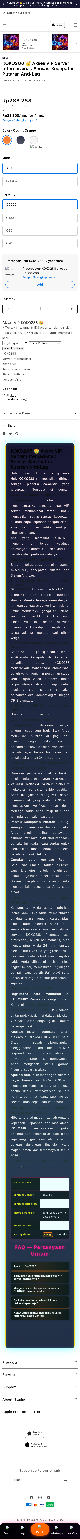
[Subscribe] (65, 1480)
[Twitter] (11, 434)
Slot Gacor (13, 181)
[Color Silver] (34, 140)
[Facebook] (5, 434)
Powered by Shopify (51, 1520)
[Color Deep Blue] (20, 140)
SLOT (10, 168)
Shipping (22, 106)
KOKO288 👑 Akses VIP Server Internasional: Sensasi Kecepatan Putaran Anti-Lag (40, 4)
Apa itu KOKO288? (25, 1266)
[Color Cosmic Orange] (7, 140)
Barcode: (28, 80)
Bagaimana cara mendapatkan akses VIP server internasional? (38, 1277)
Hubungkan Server (13, 348)
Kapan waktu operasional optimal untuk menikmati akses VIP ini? (37, 1314)
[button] (40, 413)
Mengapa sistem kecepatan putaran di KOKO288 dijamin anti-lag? (36, 1289)
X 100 (10, 218)
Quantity (8, 299)
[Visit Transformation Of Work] (40, 147)
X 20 (9, 243)
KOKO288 (22, 589)
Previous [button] (4, 4)
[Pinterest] (17, 434)
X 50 (9, 230)
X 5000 (11, 204)
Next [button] (76, 4)
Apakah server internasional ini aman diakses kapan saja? (36, 1302)
